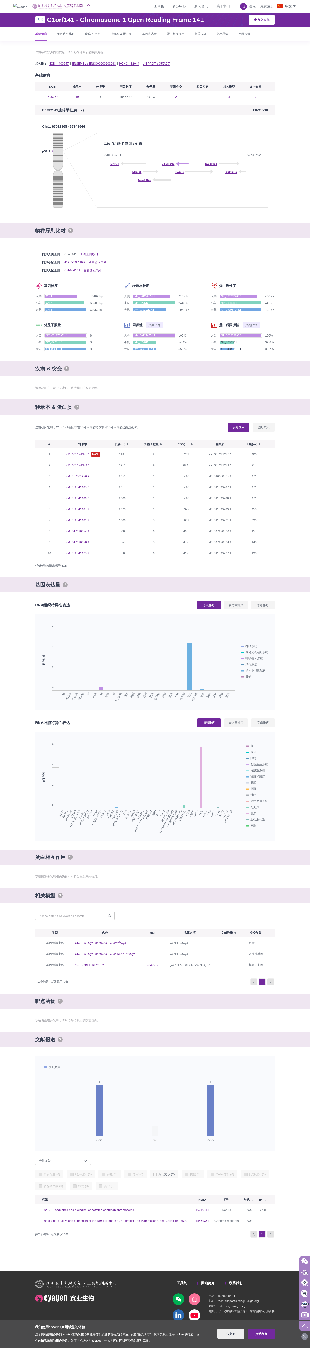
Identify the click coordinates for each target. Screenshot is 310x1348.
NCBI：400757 (59, 63)
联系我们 (236, 1283)
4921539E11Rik (74, 262)
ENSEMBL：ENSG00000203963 (94, 63)
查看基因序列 (89, 254)
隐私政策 (47, 1340)
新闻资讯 (201, 6)
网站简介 (208, 1283)
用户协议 (62, 1340)
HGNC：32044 (129, 63)
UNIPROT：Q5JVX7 (156, 63)
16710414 (202, 1209)
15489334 (202, 1220)
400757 (53, 96)
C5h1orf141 (72, 270)
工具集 (159, 6)
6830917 (153, 965)
